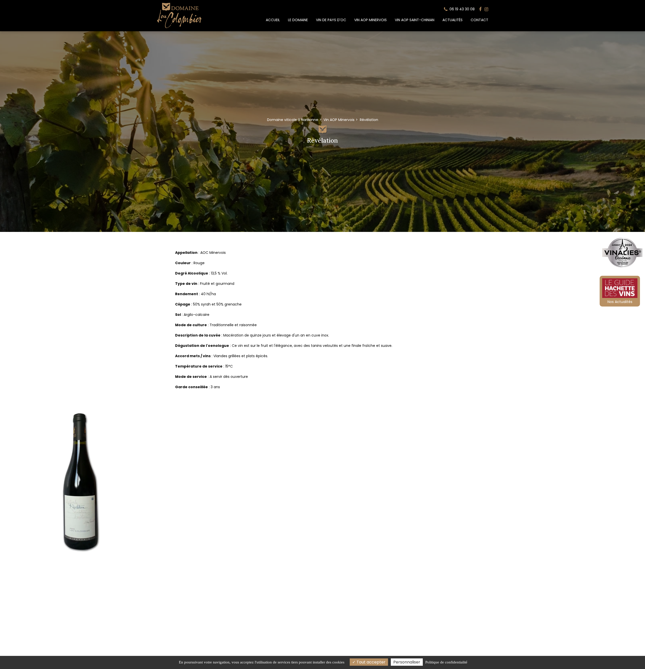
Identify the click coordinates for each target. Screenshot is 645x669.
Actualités (452, 19)
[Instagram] (486, 9)
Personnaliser (406, 662)
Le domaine (298, 19)
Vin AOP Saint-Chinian (414, 19)
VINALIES (622, 253)
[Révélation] (80, 482)
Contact (479, 19)
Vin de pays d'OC (331, 19)
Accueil (273, 19)
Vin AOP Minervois (370, 19)
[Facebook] (480, 9)
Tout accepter (370, 662)
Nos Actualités (619, 301)
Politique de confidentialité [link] (446, 662)
